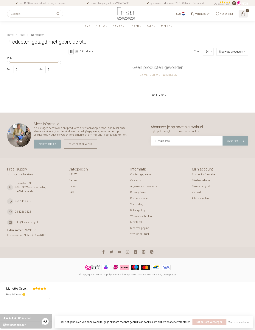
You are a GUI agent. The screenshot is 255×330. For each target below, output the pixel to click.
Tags (22, 34)
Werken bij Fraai (139, 233)
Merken (167, 26)
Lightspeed (131, 274)
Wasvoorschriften (141, 216)
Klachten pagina (139, 228)
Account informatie (203, 174)
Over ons (135, 180)
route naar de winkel (80, 143)
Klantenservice (47, 143)
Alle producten (200, 198)
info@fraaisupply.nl (26, 222)
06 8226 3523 (23, 211)
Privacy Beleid (138, 192)
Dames (117, 26)
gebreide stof (37, 34)
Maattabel (136, 222)
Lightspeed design (149, 274)
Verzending (136, 204)
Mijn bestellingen (201, 180)
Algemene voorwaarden (144, 186)
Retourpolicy (137, 210)
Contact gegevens (140, 174)
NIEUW (100, 26)
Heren (134, 26)
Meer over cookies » (238, 322)
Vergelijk (197, 192)
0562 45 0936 (23, 201)
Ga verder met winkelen (158, 74)
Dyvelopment (169, 274)
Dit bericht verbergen (209, 321)
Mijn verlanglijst (201, 186)
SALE (150, 26)
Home (87, 26)
